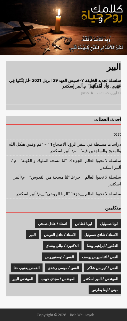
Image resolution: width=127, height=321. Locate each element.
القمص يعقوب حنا (27, 267)
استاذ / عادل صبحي (52, 223)
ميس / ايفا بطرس (105, 289)
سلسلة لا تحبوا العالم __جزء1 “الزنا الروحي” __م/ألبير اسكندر (68, 193)
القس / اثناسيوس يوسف (100, 256)
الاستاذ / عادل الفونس (60, 234)
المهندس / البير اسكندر (101, 278)
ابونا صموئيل (109, 223)
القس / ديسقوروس (59, 256)
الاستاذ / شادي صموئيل (101, 234)
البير (32, 234)
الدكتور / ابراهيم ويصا (102, 245)
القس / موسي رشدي (63, 267)
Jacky (85, 92)
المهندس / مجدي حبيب (58, 278)
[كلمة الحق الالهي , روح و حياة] (63, 52)
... (34, 314)
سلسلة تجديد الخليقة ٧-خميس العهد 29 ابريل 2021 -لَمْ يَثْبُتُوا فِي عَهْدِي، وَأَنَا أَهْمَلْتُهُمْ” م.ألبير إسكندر (65, 82)
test (117, 134)
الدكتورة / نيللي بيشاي (62, 245)
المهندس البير (22, 278)
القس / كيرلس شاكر (102, 267)
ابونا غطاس (83, 223)
